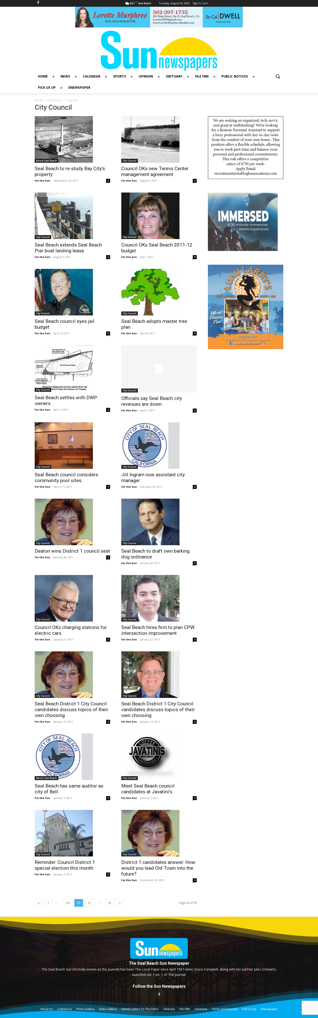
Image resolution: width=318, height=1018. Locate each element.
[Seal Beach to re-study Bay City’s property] (72, 139)
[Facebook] (158, 994)
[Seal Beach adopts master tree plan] (159, 292)
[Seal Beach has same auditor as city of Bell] (72, 757)
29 (68, 903)
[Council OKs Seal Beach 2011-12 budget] (159, 216)
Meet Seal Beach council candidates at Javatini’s (148, 789)
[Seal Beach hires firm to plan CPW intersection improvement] (159, 598)
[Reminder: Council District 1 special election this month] (72, 833)
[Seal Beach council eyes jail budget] (72, 292)
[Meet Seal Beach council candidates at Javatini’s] (159, 757)
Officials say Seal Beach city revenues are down (151, 401)
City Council (55, 100)
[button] (277, 76)
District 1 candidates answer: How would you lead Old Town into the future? (158, 868)
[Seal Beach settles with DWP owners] (72, 368)
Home (39, 100)
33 (109, 903)
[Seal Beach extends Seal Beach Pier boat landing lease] (72, 216)
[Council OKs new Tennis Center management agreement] (159, 139)
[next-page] (120, 903)
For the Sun (42, 180)
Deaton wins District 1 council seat (72, 551)
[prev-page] (39, 903)
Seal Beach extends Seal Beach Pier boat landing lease (68, 248)
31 (89, 903)
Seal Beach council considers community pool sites (66, 477)
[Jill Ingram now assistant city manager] (159, 445)
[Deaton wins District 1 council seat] (72, 522)
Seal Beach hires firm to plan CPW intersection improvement (158, 630)
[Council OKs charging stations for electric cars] (72, 598)
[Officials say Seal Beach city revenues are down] (159, 368)
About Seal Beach (46, 160)
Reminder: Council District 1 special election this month (65, 865)
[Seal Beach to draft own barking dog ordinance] (159, 522)
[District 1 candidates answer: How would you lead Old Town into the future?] (159, 833)
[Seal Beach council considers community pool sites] (72, 445)
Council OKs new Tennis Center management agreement (155, 171)
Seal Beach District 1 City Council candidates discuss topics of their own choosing (71, 709)
